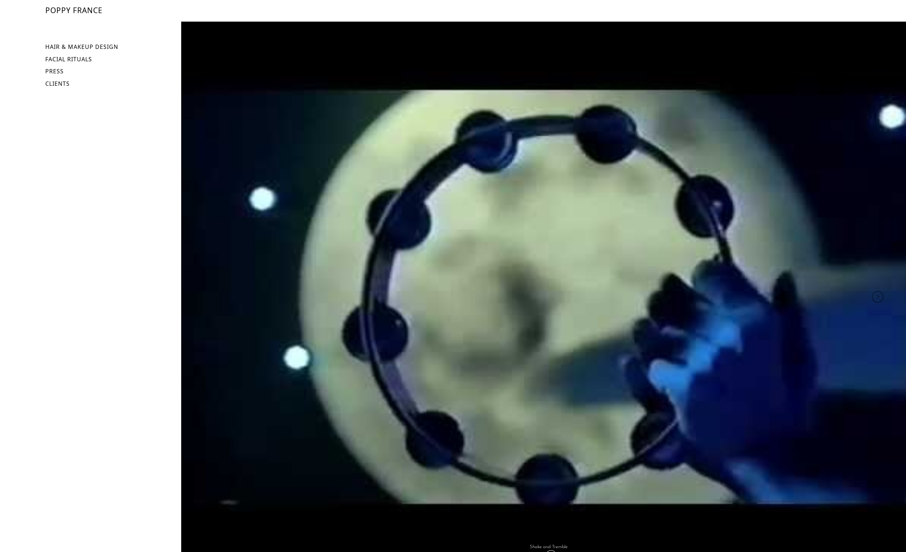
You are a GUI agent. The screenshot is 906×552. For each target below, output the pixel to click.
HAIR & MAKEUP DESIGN (81, 47)
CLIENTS (57, 84)
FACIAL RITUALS (68, 59)
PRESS (54, 71)
